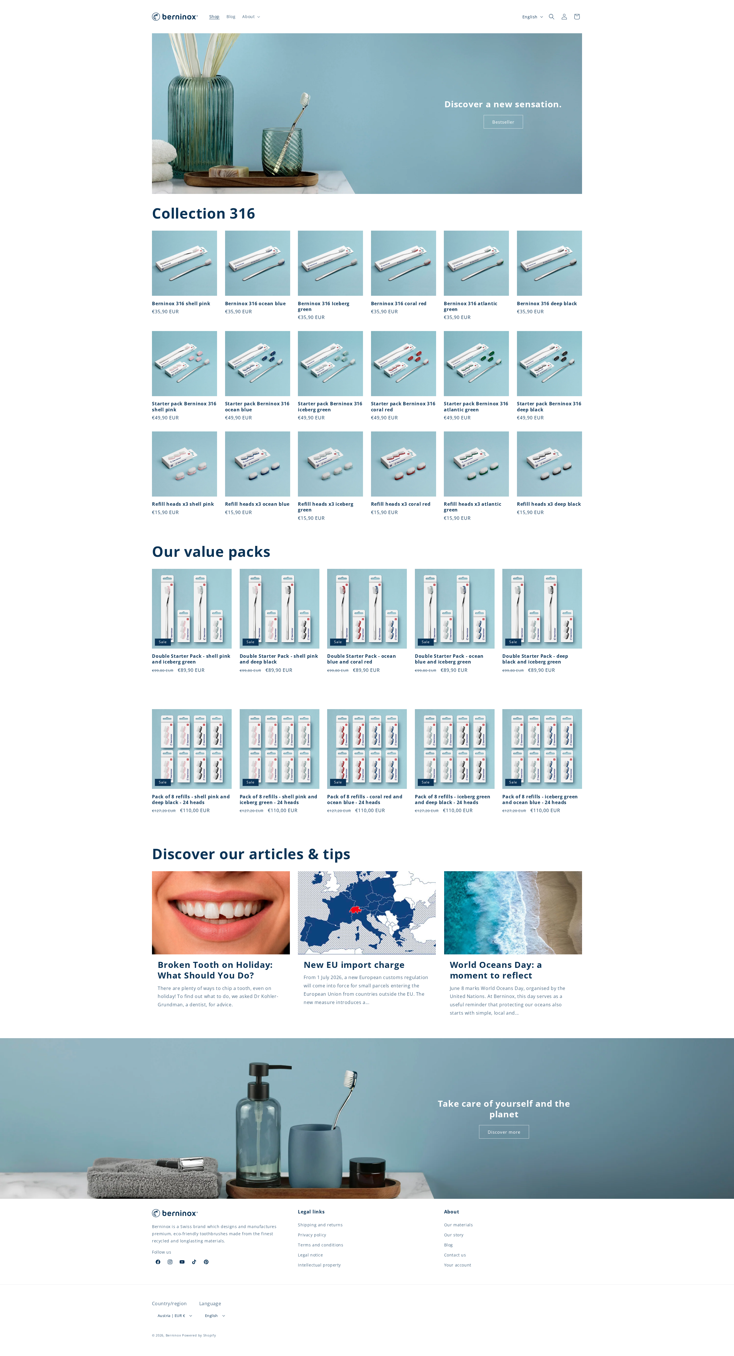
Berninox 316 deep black (547, 303)
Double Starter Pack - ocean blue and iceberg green (449, 659)
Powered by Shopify (199, 1335)
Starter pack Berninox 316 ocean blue (257, 407)
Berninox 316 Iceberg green (324, 306)
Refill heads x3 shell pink (183, 504)
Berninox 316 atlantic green (470, 306)
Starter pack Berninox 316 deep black (549, 407)
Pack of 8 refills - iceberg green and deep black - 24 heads (453, 799)
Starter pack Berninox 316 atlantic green (476, 407)
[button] (250, 17)
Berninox (173, 1335)
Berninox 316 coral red (399, 303)
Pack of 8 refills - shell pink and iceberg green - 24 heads (279, 799)
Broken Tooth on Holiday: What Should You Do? (215, 969)
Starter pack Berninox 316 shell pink (184, 407)
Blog (448, 1245)
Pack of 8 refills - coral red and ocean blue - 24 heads (365, 799)
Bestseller (503, 122)
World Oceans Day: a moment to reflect (496, 969)
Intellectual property (319, 1265)
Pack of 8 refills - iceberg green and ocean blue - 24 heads (540, 799)
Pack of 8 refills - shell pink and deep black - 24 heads (191, 799)
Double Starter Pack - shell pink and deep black (279, 659)
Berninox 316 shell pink (181, 303)
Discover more (504, 1132)
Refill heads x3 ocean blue (257, 504)
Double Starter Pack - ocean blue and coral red (361, 659)
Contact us (455, 1255)
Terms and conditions (320, 1245)
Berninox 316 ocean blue (255, 303)
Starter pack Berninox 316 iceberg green (330, 407)
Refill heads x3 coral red (401, 504)
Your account (457, 1265)
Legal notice (310, 1255)
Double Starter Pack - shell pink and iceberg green (191, 659)
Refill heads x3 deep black (549, 504)
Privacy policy (312, 1235)
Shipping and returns (320, 1224)
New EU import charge (354, 964)
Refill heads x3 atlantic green (472, 507)
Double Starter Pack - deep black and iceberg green (535, 659)
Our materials (458, 1224)
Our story (454, 1235)
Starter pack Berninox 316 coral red (403, 407)
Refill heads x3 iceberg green (325, 507)
